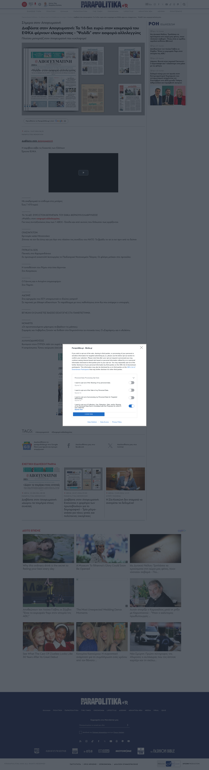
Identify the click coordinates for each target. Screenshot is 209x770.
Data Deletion (92, 422)
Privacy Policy (117, 422)
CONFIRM (89, 414)
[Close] (142, 348)
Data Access (104, 422)
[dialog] (104, 385)
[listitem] (104, 378)
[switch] (131, 382)
